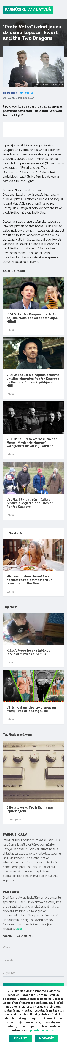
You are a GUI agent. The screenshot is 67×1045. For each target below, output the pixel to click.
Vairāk (19, 929)
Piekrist (20, 1038)
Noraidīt (46, 1038)
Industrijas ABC (15, 819)
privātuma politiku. (42, 1030)
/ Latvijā (42, 9)
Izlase (10, 662)
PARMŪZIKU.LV (18, 9)
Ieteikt (28, 93)
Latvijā (10, 329)
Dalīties (12, 93)
